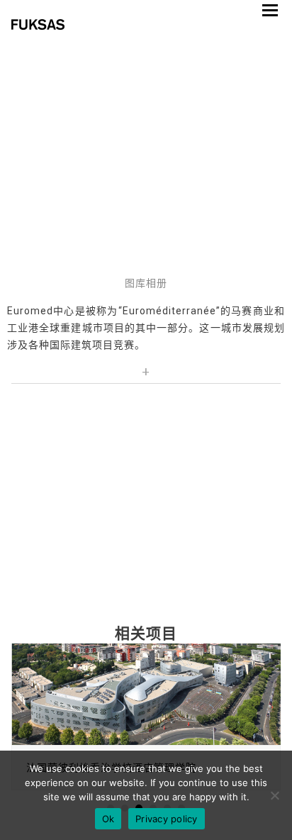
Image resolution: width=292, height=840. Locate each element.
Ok (108, 818)
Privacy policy (166, 818)
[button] (270, 10)
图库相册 (146, 283)
